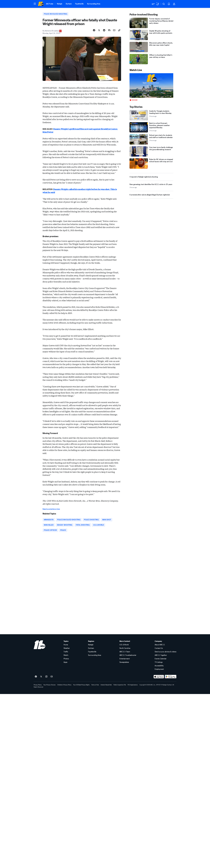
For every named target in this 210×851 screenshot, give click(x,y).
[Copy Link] (119, 30)
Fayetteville (79, 4)
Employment (159, 669)
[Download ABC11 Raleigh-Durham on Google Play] (170, 676)
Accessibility (159, 666)
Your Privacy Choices (49, 684)
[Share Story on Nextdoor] (109, 30)
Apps (65, 662)
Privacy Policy (38, 684)
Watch (66, 655)
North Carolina (124, 648)
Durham (69, 4)
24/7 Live (49, 4)
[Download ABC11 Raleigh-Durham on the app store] (159, 676)
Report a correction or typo (51, 509)
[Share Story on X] (99, 30)
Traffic (66, 652)
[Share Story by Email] (114, 30)
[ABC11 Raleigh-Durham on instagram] (46, 676)
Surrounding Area (93, 4)
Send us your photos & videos (165, 652)
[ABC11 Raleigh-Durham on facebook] (36, 676)
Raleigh (59, 4)
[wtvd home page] (39, 644)
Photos (66, 659)
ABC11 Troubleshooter (127, 655)
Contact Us (159, 648)
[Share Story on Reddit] (104, 30)
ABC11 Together (161, 655)
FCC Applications (133, 684)
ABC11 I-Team (124, 652)
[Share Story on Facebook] (94, 30)
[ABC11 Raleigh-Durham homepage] (41, 4)
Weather (67, 648)
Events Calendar (160, 659)
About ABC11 (160, 645)
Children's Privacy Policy (64, 684)
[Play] (151, 85)
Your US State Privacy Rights (81, 684)
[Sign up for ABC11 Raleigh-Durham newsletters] (51, 676)
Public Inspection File (120, 684)
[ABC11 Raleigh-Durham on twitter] (41, 676)
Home (66, 645)
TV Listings (158, 662)
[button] (34, 4)
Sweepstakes (124, 662)
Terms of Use (95, 684)
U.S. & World (124, 645)
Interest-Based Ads (106, 684)
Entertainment (124, 659)
